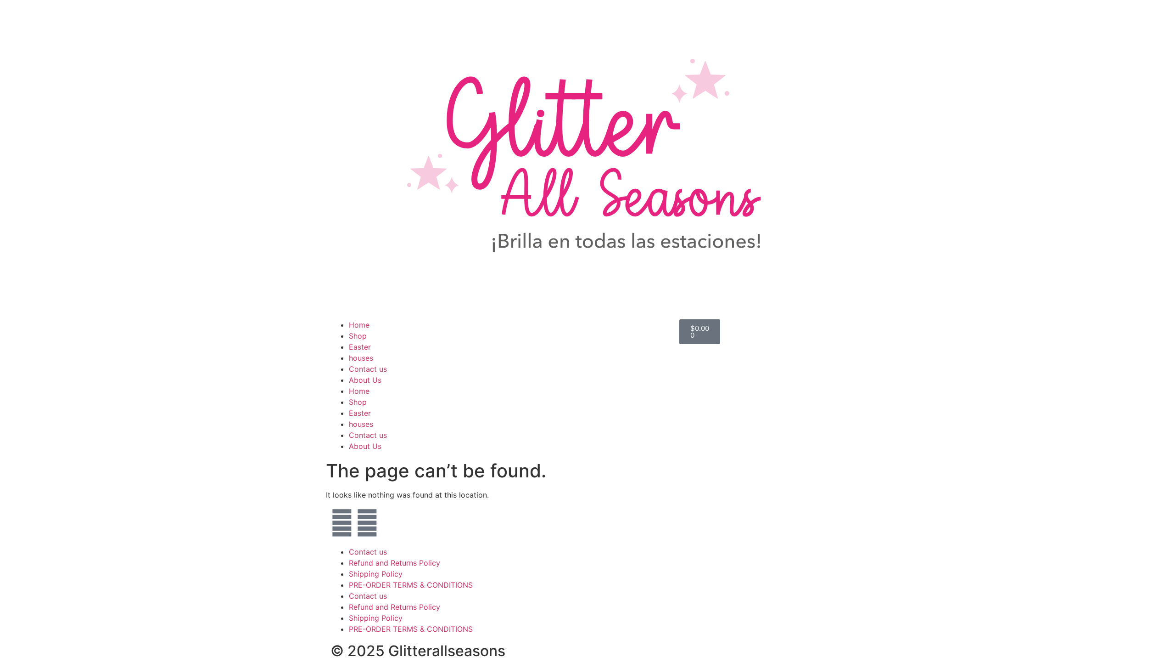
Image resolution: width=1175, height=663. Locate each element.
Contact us (368, 369)
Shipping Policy (376, 573)
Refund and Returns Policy (394, 562)
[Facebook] (341, 522)
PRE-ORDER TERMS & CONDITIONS (411, 584)
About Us (365, 380)
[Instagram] (367, 522)
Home (359, 324)
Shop (358, 335)
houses (361, 358)
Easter (360, 346)
